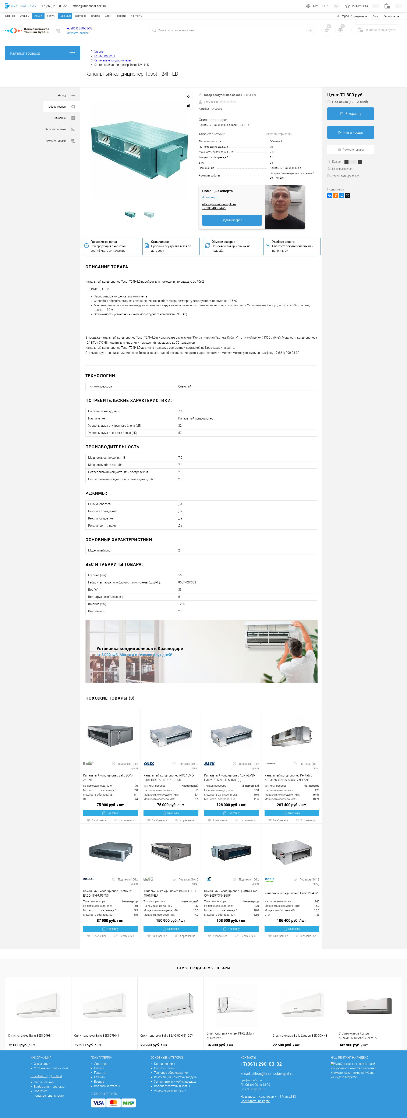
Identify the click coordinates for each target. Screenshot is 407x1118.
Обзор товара (57, 106)
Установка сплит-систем (51, 1068)
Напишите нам (44, 1082)
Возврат (100, 1081)
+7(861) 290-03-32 (261, 1064)
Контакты (136, 15)
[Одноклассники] (335, 195)
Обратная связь (23, 6)
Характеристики (55, 129)
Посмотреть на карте (255, 1101)
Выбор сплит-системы (49, 1086)
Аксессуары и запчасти (170, 1090)
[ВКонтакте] (329, 195)
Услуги (51, 15)
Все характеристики (278, 134)
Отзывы (24, 15)
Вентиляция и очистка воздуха (175, 1077)
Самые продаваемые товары (203, 968)
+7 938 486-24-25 (214, 208)
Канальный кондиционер (285, 167)
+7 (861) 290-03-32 (79, 28)
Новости (121, 15)
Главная (10, 15)
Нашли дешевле (342, 169)
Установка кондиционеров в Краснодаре (139, 648)
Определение (359, 16)
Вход (375, 16)
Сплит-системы (164, 1068)
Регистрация (391, 16)
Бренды (65, 15)
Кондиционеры (164, 1063)
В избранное (99, 820)
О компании (42, 1063)
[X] (347, 195)
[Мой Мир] (341, 195)
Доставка (80, 15)
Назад (62, 95)
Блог (107, 15)
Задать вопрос (232, 220)
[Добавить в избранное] (188, 96)
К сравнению (127, 820)
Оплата (95, 15)
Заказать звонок (78, 33)
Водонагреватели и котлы (172, 1086)
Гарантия (100, 1072)
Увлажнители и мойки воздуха (175, 1081)
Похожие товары (55, 140)
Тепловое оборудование (171, 1072)
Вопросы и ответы (107, 1086)
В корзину (112, 813)
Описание (59, 117)
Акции (38, 15)
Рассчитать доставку (345, 176)
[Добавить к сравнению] (188, 106)
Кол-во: (337, 161)
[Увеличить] (139, 150)
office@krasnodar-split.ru (219, 204)
